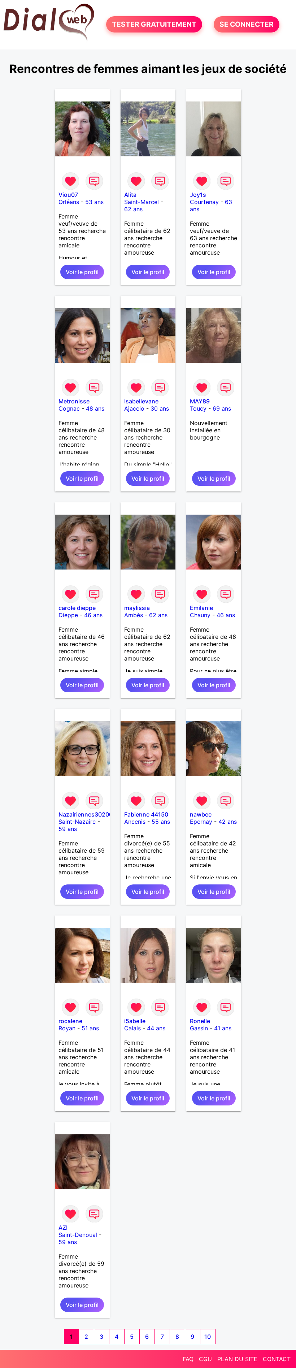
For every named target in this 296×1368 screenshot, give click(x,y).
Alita (130, 194)
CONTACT (277, 1359)
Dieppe (68, 615)
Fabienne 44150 (146, 814)
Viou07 (68, 194)
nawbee (201, 814)
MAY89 (200, 401)
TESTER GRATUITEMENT (154, 24)
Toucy (198, 408)
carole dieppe (77, 607)
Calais (132, 1028)
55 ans (161, 821)
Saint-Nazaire (77, 821)
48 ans (95, 408)
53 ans (94, 201)
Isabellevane (141, 401)
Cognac (69, 408)
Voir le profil (82, 272)
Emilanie (201, 607)
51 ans (90, 1028)
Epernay (201, 821)
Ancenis (134, 821)
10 (207, 1336)
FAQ (188, 1359)
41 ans (222, 1028)
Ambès (133, 615)
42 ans (227, 821)
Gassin (199, 1028)
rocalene (70, 1021)
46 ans (93, 615)
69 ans (222, 408)
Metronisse (74, 401)
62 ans (133, 209)
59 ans (67, 828)
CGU (205, 1359)
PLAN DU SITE (237, 1359)
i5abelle (134, 1021)
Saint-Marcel (141, 201)
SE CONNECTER (246, 24)
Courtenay (204, 201)
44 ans (156, 1028)
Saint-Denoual (77, 1234)
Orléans (68, 201)
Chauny (200, 615)
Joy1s (198, 194)
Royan (66, 1028)
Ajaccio (134, 408)
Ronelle (200, 1021)
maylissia (137, 607)
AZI (63, 1227)
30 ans (160, 408)
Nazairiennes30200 (85, 814)
